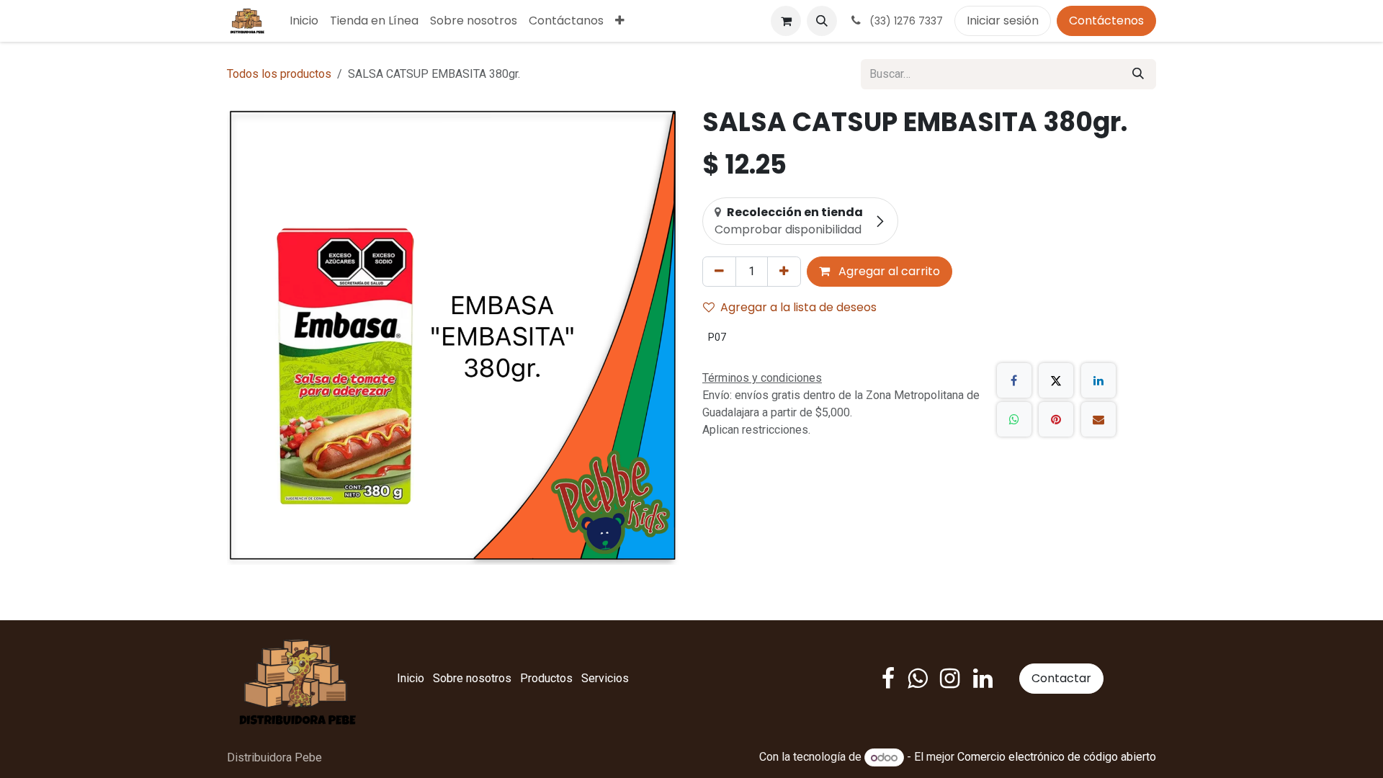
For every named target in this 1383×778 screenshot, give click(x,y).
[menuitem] (304, 20)
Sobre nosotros (472, 678)
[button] (822, 21)
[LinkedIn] (1098, 380)
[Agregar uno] (784, 271)
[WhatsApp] (1014, 419)
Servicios (605, 678)
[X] (1056, 380)
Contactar (1061, 678)
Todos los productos (279, 74)
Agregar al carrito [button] (888, 271)
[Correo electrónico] (1098, 419)
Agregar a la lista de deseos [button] (798, 307)
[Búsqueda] (1138, 74)
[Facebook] (1014, 380)
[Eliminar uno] (719, 271)
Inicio (410, 678)
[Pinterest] (1056, 419)
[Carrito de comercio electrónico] (786, 21)
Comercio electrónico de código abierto (1056, 757)
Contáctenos (1106, 20)
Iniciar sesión (1003, 20)
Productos (546, 678)
